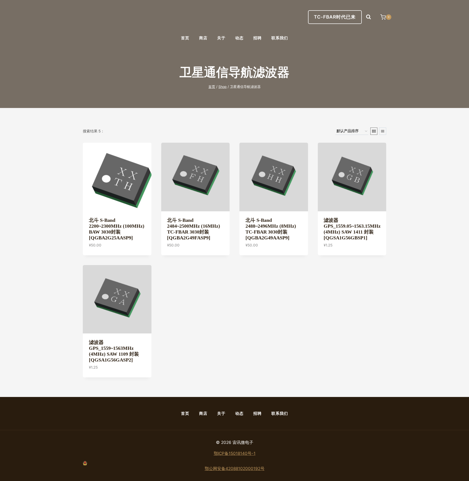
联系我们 (279, 38)
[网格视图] (373, 131)
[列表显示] (382, 131)
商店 (203, 38)
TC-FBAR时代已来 (335, 17)
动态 (239, 38)
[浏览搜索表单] (368, 17)
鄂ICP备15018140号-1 (235, 453)
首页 (185, 38)
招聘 (257, 38)
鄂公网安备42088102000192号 (235, 468)
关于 (221, 38)
